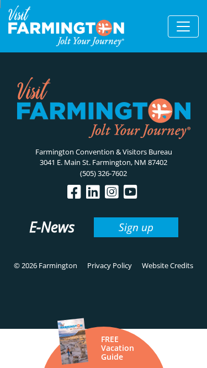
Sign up (136, 227)
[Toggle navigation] (183, 26)
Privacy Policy (109, 265)
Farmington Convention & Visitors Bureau (103, 152)
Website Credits (167, 265)
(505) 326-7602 (103, 173)
